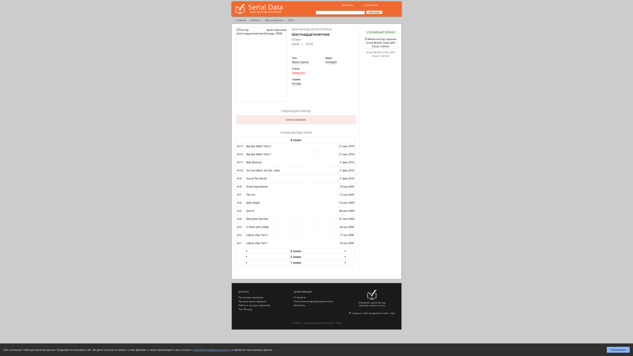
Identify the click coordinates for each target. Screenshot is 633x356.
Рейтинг (255, 20)
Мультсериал (300, 62)
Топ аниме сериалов (250, 297)
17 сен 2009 (347, 235)
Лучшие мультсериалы (252, 301)
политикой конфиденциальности (212, 349)
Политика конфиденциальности (313, 301)
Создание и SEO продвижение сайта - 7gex (373, 313)
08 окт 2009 (346, 211)
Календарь (371, 5)
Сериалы (347, 5)
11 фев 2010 (346, 162)
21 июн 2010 (346, 146)
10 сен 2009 (347, 243)
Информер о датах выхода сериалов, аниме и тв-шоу (372, 304)
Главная (241, 20)
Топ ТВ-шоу (245, 309)
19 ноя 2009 (346, 186)
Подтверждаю (618, 349)
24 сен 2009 (347, 227)
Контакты (299, 305)
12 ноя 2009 (346, 194)
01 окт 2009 (346, 219)
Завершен (298, 72)
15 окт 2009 (346, 203)
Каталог (243, 291)
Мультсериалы (274, 20)
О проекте (300, 297)
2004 (291, 20)
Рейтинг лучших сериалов (254, 305)
